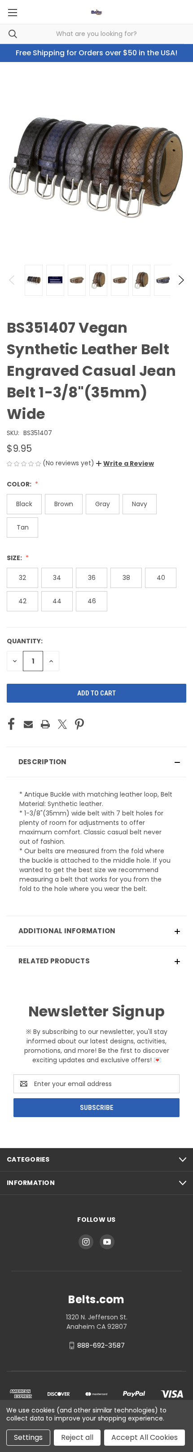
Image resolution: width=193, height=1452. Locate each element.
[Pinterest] (79, 724)
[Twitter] (62, 724)
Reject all (77, 1437)
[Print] (45, 724)
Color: (20, 484)
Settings (28, 1437)
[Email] (28, 724)
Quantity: (25, 641)
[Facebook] (11, 724)
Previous (12, 280)
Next (181, 280)
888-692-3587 (101, 1345)
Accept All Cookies (144, 1437)
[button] (125, 463)
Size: (15, 557)
